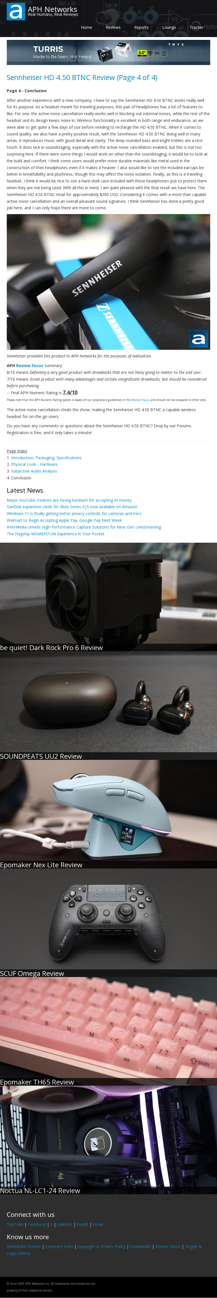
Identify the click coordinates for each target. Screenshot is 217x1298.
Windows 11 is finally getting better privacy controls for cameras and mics (74, 513)
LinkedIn (64, 1224)
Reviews (113, 27)
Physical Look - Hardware (34, 464)
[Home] (16, 11)
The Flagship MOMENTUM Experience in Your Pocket (56, 533)
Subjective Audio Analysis (34, 471)
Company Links (59, 1246)
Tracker (196, 27)
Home (86, 27)
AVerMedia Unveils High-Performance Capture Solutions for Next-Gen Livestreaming (84, 527)
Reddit (82, 1224)
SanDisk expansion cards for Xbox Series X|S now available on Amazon (72, 506)
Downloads (140, 1246)
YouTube (15, 1224)
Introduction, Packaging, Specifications (46, 457)
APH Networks (52, 9)
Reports (141, 27)
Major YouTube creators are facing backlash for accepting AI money (69, 500)
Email (98, 1224)
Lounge (169, 27)
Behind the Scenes (24, 1246)
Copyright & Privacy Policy (101, 1246)
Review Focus (29, 365)
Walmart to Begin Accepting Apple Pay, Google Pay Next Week (64, 520)
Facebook (37, 1224)
